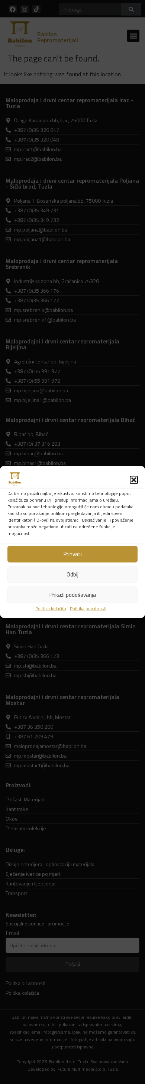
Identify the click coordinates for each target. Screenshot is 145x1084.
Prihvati (73, 554)
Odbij (72, 574)
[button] (134, 479)
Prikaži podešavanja (72, 595)
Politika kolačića (50, 608)
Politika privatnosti (88, 608)
